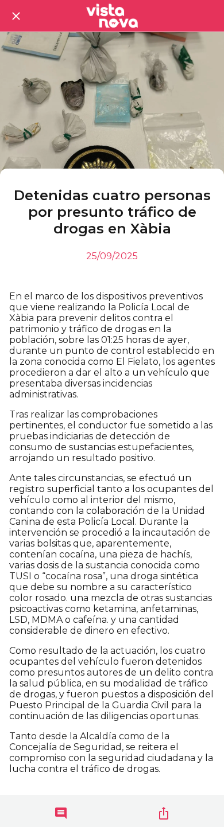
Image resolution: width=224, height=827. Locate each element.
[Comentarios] (61, 813)
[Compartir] (163, 813)
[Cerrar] (16, 16)
